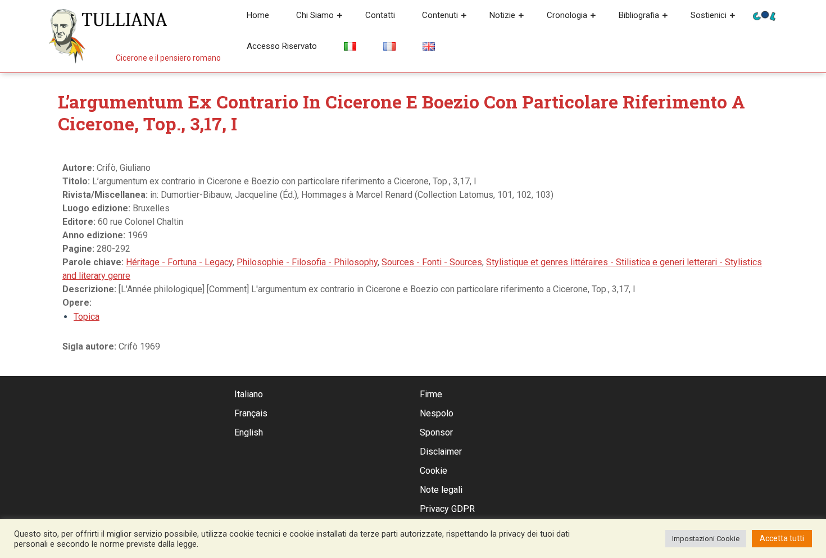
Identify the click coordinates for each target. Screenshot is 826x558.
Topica (86, 316)
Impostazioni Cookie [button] (705, 538)
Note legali (441, 489)
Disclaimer (441, 451)
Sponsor (436, 432)
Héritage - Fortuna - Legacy (179, 262)
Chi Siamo (315, 15)
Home (258, 15)
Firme (431, 394)
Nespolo (436, 413)
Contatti (380, 15)
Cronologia (567, 15)
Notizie (502, 15)
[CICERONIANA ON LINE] (764, 15)
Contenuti (440, 15)
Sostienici (709, 15)
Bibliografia (639, 15)
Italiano (248, 394)
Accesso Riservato (282, 46)
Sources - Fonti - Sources (432, 262)
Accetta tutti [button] (782, 538)
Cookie (433, 470)
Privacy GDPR (447, 508)
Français (250, 413)
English (248, 432)
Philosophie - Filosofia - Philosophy (307, 262)
